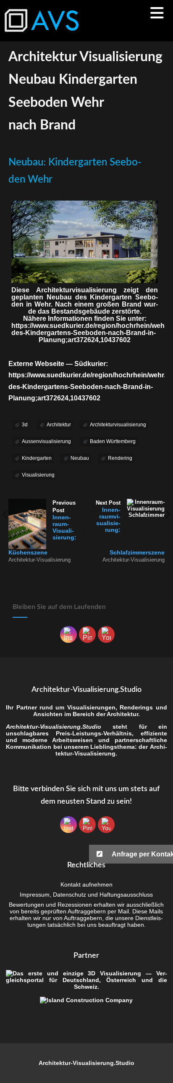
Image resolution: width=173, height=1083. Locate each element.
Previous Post (42, 528)
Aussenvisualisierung (46, 441)
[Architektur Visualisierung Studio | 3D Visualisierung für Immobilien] (42, 37)
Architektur (59, 425)
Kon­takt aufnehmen (86, 884)
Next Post (130, 528)
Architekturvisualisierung (118, 425)
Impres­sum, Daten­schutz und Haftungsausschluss (86, 894)
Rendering (120, 458)
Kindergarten (37, 458)
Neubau (80, 458)
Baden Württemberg (113, 441)
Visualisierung (38, 475)
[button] (131, 854)
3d (25, 425)
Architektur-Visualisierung (39, 560)
